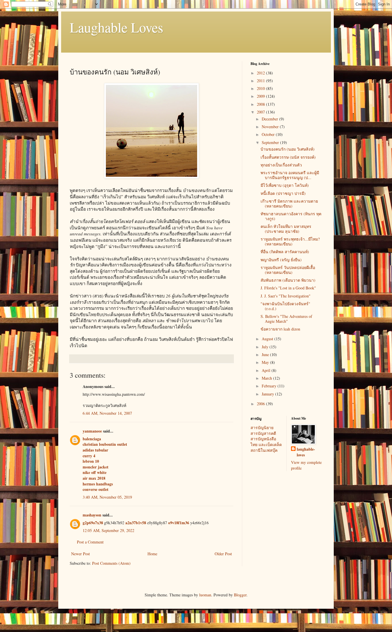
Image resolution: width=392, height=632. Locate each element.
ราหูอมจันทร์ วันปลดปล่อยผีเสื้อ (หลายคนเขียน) (288, 270)
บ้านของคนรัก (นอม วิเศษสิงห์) (288, 149)
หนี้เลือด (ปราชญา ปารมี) (283, 193)
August (268, 338)
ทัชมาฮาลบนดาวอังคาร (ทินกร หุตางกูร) (291, 216)
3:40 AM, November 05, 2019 (107, 497)
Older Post (223, 553)
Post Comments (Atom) (111, 563)
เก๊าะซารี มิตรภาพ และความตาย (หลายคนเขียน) (289, 203)
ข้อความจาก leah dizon (280, 329)
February (269, 386)
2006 (261, 403)
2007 (261, 112)
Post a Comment (90, 542)
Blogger (240, 595)
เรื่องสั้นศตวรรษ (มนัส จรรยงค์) (288, 157)
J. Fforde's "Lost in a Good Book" (288, 288)
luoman (205, 595)
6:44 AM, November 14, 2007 (107, 413)
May (266, 362)
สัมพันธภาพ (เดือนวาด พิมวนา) (288, 280)
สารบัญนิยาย (262, 427)
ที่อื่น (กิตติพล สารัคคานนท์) (285, 251)
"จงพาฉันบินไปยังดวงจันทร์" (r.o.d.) (285, 306)
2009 (261, 96)
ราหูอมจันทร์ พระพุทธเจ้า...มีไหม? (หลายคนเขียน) (290, 241)
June (266, 354)
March (267, 378)
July (265, 346)
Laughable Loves (116, 27)
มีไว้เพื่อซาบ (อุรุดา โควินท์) (285, 185)
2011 (261, 80)
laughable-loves (306, 452)
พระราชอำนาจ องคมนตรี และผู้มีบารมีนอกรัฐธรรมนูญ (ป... (290, 175)
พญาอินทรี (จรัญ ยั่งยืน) (281, 259)
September (271, 142)
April (266, 370)
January (268, 394)
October (269, 134)
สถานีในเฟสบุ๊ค (264, 450)
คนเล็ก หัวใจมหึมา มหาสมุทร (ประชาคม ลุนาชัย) (286, 229)
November (271, 126)
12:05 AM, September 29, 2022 (108, 530)
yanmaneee (92, 431)
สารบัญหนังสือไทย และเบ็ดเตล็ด (266, 441)
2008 (261, 104)
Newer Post (80, 553)
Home (152, 553)
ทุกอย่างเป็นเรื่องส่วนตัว (281, 165)
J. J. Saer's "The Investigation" (286, 296)
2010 (261, 88)
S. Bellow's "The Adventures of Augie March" (286, 319)
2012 (261, 73)
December (270, 119)
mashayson (92, 515)
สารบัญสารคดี (263, 433)
